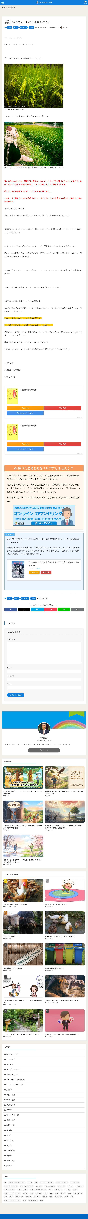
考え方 (9, 1145)
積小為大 (28, 1197)
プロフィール (44, 750)
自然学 (9, 1156)
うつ (36, 1182)
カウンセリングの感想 (15, 1079)
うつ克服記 (10, 1059)
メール (10, 676)
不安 (50, 1190)
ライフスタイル (22, 1190)
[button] (10, 609)
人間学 (9, 27)
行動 (72, 1197)
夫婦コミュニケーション (12, 1193)
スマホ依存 (61, 1186)
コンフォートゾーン (27, 1186)
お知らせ (10, 1064)
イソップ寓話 (74, 1182)
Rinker (38, 568)
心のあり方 (23, 27)
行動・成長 (10, 1161)
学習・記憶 (10, 1100)
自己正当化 (58, 1197)
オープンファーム (13, 1069)
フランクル (79, 1186)
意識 (69, 1193)
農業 (41, 1200)
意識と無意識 (77, 1193)
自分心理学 (10, 1150)
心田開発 (39, 1193)
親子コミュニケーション (12, 1200)
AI (5, 1182)
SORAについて (12, 1054)
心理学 (9, 1110)
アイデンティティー (46, 1182)
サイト (9, 684)
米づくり (10, 1140)
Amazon (34, 572)
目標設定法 (19, 1197)
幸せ (31, 1193)
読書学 (31, 27)
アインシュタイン (62, 1182)
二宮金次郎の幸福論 (28, 390)
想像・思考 (10, 1120)
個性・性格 (10, 1095)
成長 (11, 1197)
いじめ (30, 1182)
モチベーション (9, 1190)
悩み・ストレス (12, 1115)
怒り (45, 1193)
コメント (11, 639)
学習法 (25, 1193)
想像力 (63, 1193)
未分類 (9, 1130)
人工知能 (68, 1190)
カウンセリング (12, 1074)
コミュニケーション (14, 1085)
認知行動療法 (33, 1200)
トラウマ (71, 1186)
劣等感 (75, 1190)
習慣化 (44, 1197)
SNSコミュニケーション (16, 1182)
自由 (66, 1197)
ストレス (39, 1186)
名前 (9, 668)
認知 (24, 1200)
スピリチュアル (50, 1186)
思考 (51, 1193)
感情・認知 (10, 1125)
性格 (56, 1193)
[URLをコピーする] (77, 609)
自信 (50, 1197)
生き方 (16, 27)
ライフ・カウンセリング (38, 1190)
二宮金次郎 (43, 598)
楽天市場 (46, 572)
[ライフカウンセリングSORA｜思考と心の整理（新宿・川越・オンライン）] (44, 2)
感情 (5, 1197)
